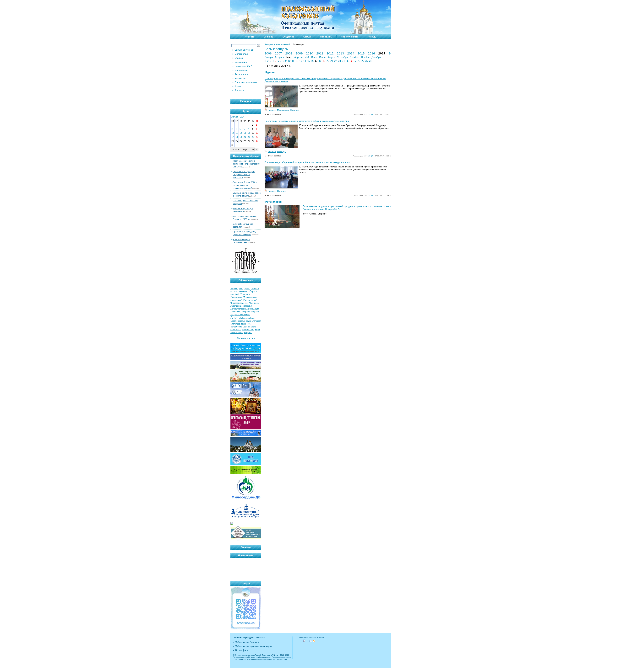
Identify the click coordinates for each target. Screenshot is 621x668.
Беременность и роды (240, 321)
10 (289, 61)
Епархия (239, 58)
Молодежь (326, 36)
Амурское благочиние (240, 315)
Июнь (314, 57)
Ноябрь (365, 57)
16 (312, 61)
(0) (372, 114)
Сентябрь (342, 57)
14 (304, 61)
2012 (330, 53)
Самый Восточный (244, 49)
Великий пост (248, 330)
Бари (252, 318)
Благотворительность (240, 324)
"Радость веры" (250, 300)
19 (324, 61)
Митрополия (241, 54)
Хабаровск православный (277, 44)
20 (328, 61)
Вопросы (248, 332)
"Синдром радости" (239, 303)
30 (366, 61)
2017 (381, 53)
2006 (268, 53)
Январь (269, 57)
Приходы (294, 110)
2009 (299, 53)
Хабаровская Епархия (247, 642)
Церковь (268, 36)
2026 (242, 117)
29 (362, 61)
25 (347, 61)
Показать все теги (246, 338)
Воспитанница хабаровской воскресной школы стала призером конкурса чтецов (307, 162)
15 (308, 61)
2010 (309, 53)
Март (289, 57)
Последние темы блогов (246, 156)
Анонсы (236, 318)
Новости (250, 36)
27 (355, 61)
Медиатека (240, 78)
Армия (246, 318)
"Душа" (247, 288)
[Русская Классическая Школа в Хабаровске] (245, 540)
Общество (288, 36)
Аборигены (254, 303)
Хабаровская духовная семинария (253, 646)
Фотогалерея (273, 201)
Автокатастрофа (238, 309)
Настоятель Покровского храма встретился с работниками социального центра (307, 121)
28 (359, 61)
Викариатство (236, 332)
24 (343, 61)
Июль (322, 57)
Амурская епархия (250, 312)
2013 (340, 53)
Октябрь (354, 57)
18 (320, 61)
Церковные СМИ (243, 66)
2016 (371, 53)
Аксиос (249, 309)
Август (331, 57)
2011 (319, 53)
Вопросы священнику (245, 82)
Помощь (371, 36)
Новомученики (349, 36)
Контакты (239, 90)
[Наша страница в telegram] (245, 629)
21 (331, 61)
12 (296, 61)
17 (316, 61)
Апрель (298, 57)
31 (370, 61)
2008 (288, 53)
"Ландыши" (243, 291)
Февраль (279, 57)
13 (300, 61)
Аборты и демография (241, 306)
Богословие (236, 327)
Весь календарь (276, 49)
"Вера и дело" (236, 288)
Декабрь (376, 57)
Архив (237, 86)
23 (339, 61)
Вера (257, 329)
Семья (307, 36)
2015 (361, 53)
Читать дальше (274, 114)
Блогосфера (241, 70)
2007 (278, 53)
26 (351, 61)
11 (293, 61)
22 (335, 61)
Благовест (256, 321)
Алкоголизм (235, 312)
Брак (245, 327)
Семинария (240, 62)
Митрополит (283, 110)
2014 (350, 53)
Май (307, 57)
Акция (256, 309)
